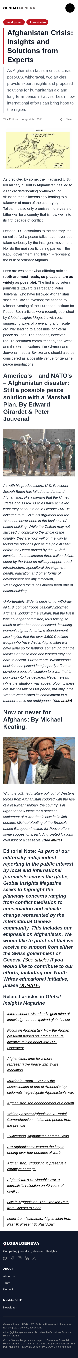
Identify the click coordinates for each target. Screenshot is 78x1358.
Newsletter (10, 1307)
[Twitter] (5, 1258)
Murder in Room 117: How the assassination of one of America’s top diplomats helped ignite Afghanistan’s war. (40, 1087)
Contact (8, 1289)
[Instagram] (20, 1258)
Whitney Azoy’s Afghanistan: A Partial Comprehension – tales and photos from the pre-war (39, 1120)
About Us (9, 1276)
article (66, 701)
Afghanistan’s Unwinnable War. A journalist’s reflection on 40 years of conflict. (35, 1186)
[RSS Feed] (34, 1258)
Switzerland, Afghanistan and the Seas (38, 1136)
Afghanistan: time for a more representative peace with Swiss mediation (33, 1064)
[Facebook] (12, 1258)
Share (69, 119)
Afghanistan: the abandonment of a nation (40, 1103)
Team (6, 1282)
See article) (37, 959)
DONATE (29, 985)
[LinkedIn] (27, 1258)
